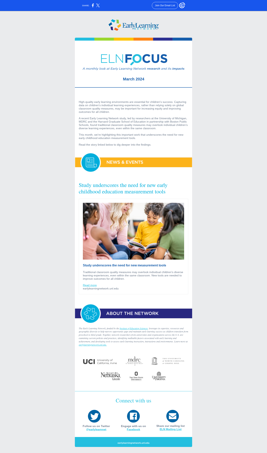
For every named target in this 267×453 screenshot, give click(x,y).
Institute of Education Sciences (134, 328)
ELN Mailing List (171, 429)
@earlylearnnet (96, 429)
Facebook (133, 429)
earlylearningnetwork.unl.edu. (93, 344)
